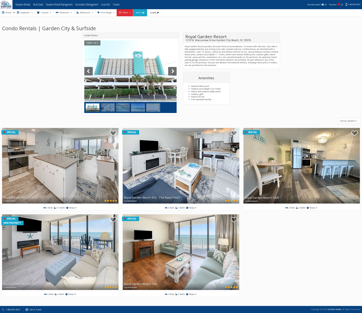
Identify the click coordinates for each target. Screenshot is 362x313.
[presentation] (88, 71)
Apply (139, 12)
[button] (92, 42)
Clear (153, 12)
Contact (116, 4)
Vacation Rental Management (59, 4)
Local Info (105, 4)
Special (11, 132)
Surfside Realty (334, 309)
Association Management (86, 4)
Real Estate (38, 4)
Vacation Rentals (23, 4)
